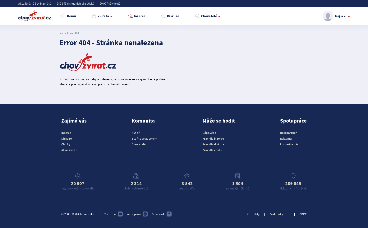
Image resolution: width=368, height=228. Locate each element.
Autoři (136, 133)
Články (65, 144)
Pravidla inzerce (213, 138)
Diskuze (173, 16)
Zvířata (103, 16)
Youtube (110, 214)
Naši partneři (288, 133)
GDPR (303, 214)
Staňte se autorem (144, 138)
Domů (71, 16)
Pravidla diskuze (213, 144)
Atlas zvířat (69, 150)
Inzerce (139, 16)
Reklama (286, 138)
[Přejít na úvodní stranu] (61, 33)
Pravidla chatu (212, 150)
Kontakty (253, 214)
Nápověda (209, 133)
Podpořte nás (289, 144)
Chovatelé (209, 16)
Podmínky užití (279, 214)
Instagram (134, 214)
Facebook (158, 214)
